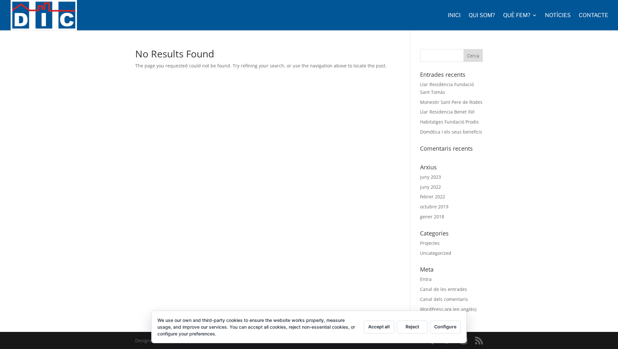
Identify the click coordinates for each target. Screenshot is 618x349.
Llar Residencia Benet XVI (447, 112)
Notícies (558, 15)
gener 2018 (432, 217)
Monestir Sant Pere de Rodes (451, 102)
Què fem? (516, 15)
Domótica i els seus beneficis (451, 132)
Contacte (593, 15)
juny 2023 (430, 177)
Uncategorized (435, 253)
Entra (426, 279)
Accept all (379, 326)
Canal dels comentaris (444, 299)
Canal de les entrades (443, 289)
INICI (454, 15)
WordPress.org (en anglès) (448, 309)
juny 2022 (430, 187)
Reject (412, 326)
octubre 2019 (434, 207)
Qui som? (482, 15)
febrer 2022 (432, 197)
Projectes (430, 243)
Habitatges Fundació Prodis (449, 122)
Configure (445, 326)
